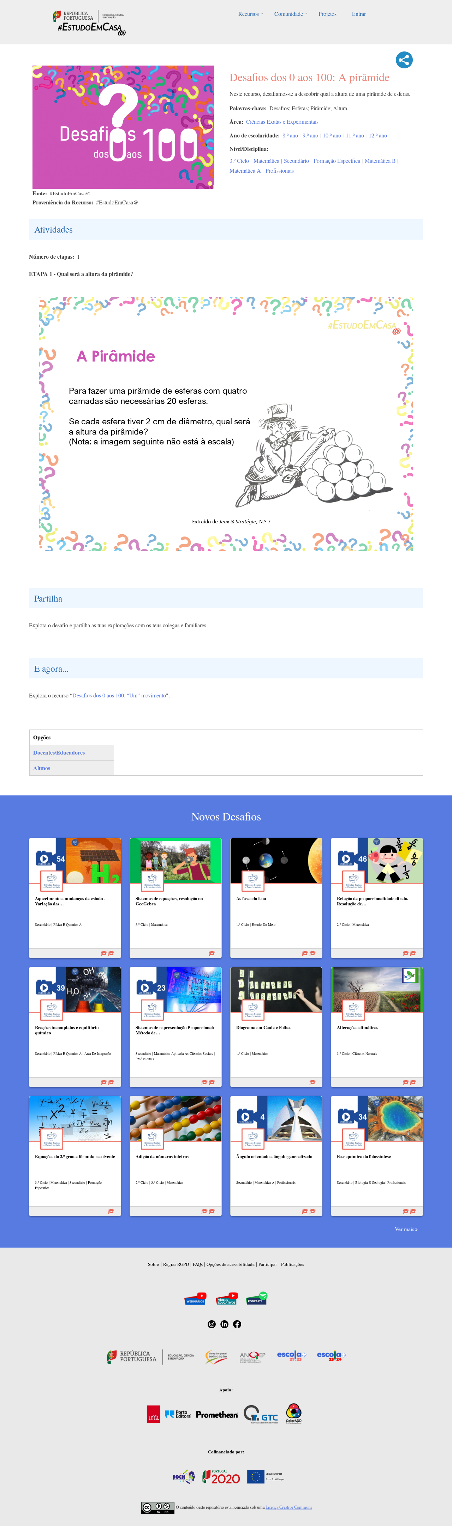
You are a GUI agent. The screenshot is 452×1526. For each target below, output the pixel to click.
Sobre (153, 1264)
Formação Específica (337, 160)
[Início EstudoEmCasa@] (88, 15)
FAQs (198, 1264)
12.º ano (378, 135)
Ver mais (404, 1228)
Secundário (296, 160)
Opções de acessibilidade (231, 1264)
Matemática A (245, 170)
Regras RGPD (176, 1264)
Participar (267, 1264)
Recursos (248, 13)
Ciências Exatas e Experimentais (282, 121)
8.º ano (290, 135)
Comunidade (288, 13)
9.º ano (310, 135)
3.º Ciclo (239, 160)
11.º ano (355, 135)
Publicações (292, 1264)
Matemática (266, 160)
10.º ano (332, 135)
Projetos (328, 13)
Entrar (359, 13)
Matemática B (380, 160)
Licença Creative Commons (289, 1507)
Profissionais (280, 170)
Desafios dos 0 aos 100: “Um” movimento (119, 695)
